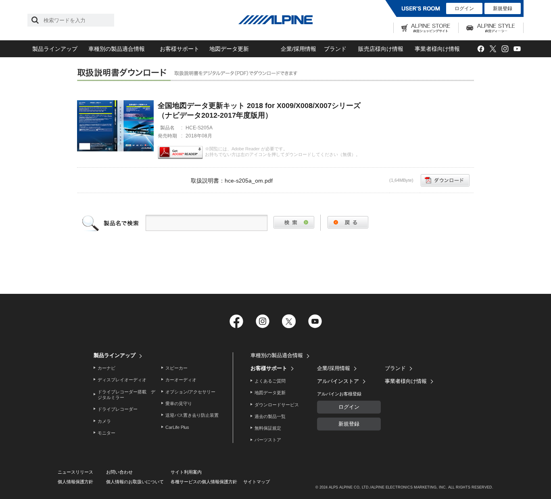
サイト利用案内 (186, 472)
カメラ (104, 421)
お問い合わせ (119, 472)
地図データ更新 (229, 49)
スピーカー (176, 368)
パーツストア (268, 439)
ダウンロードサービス (277, 404)
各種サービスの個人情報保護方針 (204, 481)
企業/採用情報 (298, 49)
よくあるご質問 (270, 380)
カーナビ (106, 368)
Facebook (481, 49)
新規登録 (502, 8)
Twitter (493, 49)
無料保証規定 (268, 428)
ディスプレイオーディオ (122, 379)
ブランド (335, 49)
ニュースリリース (75, 472)
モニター (106, 432)
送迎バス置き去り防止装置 (192, 415)
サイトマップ (256, 481)
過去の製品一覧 (270, 416)
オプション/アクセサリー (190, 391)
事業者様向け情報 (437, 49)
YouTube (517, 49)
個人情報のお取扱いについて (135, 481)
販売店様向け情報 (380, 49)
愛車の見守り (178, 403)
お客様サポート (179, 49)
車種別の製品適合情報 (116, 49)
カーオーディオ (180, 379)
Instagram (505, 49)
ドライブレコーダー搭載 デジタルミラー (126, 394)
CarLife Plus (177, 427)
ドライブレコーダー (118, 409)
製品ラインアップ (54, 49)
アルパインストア (338, 381)
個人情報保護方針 (75, 481)
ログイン (464, 8)
